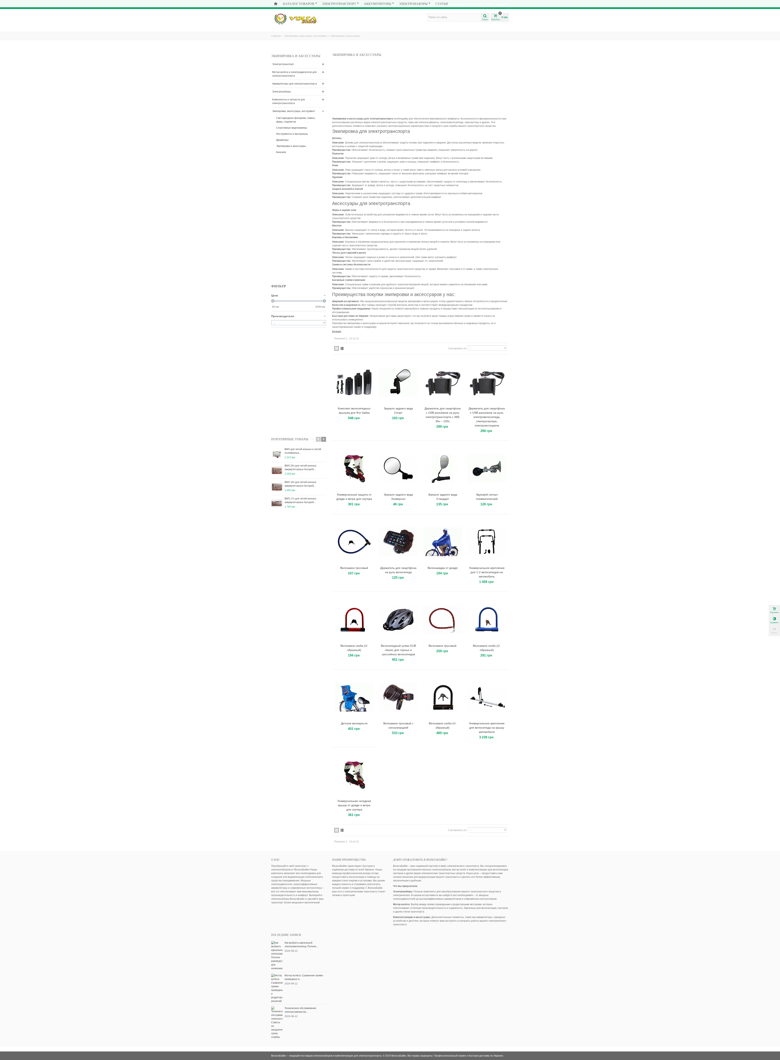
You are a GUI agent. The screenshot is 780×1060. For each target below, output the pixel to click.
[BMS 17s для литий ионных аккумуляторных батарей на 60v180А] (277, 503)
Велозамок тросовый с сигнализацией (398, 725)
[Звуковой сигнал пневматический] (487, 468)
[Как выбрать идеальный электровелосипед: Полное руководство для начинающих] (277, 955)
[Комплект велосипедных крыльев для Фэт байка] (354, 382)
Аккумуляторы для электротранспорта (294, 83)
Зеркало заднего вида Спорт (398, 410)
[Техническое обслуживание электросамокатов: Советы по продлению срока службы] (277, 1022)
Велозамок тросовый (354, 568)
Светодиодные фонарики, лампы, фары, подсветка (295, 120)
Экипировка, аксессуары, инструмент (305, 36)
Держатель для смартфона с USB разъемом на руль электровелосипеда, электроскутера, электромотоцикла (487, 417)
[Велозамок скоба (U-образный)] (354, 619)
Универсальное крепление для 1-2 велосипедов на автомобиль (487, 572)
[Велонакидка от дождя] (442, 542)
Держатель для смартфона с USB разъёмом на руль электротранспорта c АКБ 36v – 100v (443, 415)
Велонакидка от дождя (443, 568)
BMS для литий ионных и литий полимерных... (303, 451)
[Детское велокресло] (354, 697)
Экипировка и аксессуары (291, 146)
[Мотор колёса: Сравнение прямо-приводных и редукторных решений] (277, 988)
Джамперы (282, 140)
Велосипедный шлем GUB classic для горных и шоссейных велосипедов (398, 650)
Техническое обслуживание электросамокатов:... (300, 1010)
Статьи (441, 4)
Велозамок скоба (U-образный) (354, 648)
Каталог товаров (298, 4)
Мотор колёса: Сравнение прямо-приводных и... (304, 977)
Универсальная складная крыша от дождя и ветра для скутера (354, 805)
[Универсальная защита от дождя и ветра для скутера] (354, 468)
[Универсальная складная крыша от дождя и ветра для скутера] (354, 775)
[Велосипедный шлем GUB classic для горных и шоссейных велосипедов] (398, 619)
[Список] (342, 348)
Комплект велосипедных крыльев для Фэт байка (354, 410)
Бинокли (281, 152)
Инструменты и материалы (292, 133)
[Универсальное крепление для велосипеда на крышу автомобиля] (487, 697)
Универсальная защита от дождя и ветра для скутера (354, 496)
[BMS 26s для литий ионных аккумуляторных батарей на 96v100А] (277, 470)
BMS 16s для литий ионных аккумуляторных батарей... (300, 484)
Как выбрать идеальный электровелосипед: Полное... (301, 944)
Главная (276, 36)
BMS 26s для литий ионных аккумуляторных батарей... (300, 467)
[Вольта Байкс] (301, 18)
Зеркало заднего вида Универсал (398, 496)
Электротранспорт (339, 4)
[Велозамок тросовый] (354, 542)
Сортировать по (457, 348)
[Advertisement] (301, 221)
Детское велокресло (354, 723)
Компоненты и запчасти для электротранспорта (288, 101)
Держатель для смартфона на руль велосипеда (398, 570)
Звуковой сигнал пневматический (487, 496)
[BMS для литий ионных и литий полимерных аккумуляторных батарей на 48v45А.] (277, 453)
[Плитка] (336, 348)
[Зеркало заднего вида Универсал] (398, 468)
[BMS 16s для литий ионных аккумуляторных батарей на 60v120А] (277, 486)
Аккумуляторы (377, 4)
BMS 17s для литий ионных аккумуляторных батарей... (300, 500)
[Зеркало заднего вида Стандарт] (442, 468)
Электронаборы (413, 4)
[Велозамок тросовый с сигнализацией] (398, 697)
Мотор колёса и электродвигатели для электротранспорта (294, 74)
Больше (336, 331)
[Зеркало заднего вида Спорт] (398, 382)
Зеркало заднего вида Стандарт (442, 496)
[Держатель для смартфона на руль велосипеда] (398, 542)
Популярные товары (289, 439)
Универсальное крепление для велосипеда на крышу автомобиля (487, 727)
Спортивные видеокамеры (291, 127)
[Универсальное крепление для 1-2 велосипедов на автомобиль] (487, 542)
